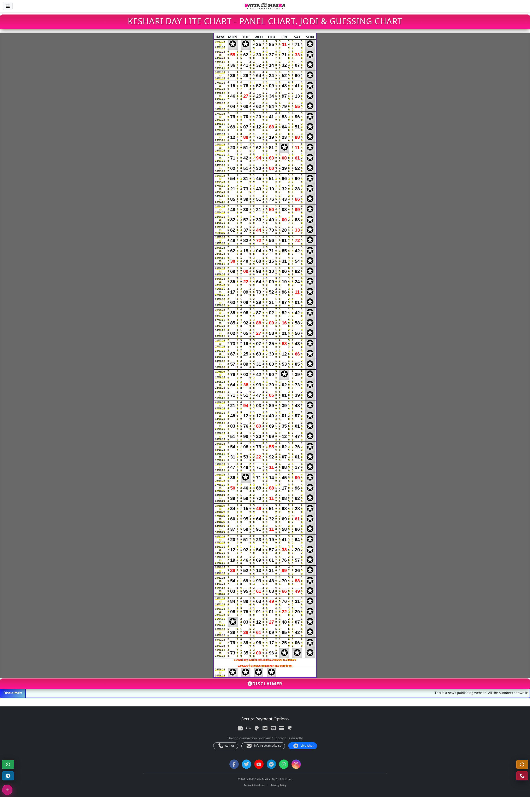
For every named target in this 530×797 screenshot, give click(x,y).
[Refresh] (522, 764)
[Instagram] (296, 764)
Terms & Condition (254, 785)
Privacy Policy (278, 785)
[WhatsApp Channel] (283, 764)
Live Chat (306, 745)
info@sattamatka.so (267, 745)
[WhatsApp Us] (522, 776)
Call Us (229, 745)
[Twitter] (246, 764)
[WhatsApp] (8, 764)
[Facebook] (234, 764)
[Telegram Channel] (8, 776)
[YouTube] (259, 764)
